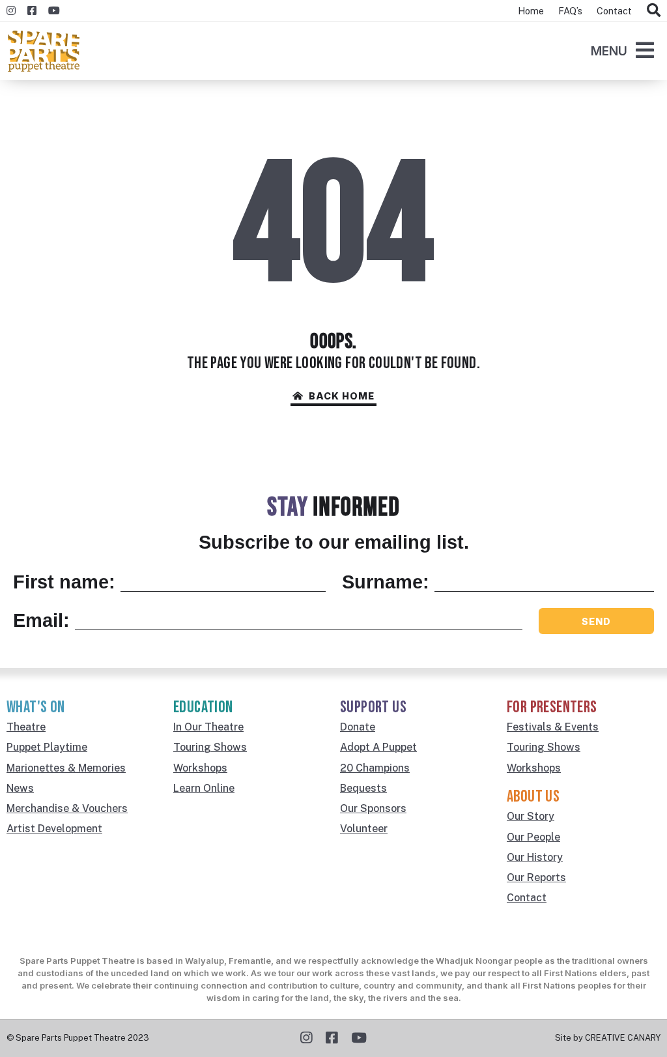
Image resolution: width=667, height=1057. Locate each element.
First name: (64, 582)
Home (531, 10)
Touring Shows (210, 747)
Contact (614, 10)
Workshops (200, 768)
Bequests (363, 788)
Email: (41, 620)
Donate (357, 727)
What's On (36, 707)
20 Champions (375, 768)
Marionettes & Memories (66, 768)
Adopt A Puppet (378, 747)
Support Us (373, 707)
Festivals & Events (553, 727)
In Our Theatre (208, 727)
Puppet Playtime (47, 747)
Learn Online (203, 788)
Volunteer (364, 828)
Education (203, 707)
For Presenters (552, 707)
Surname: (385, 582)
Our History (535, 857)
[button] (622, 52)
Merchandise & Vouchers (67, 808)
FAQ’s (570, 10)
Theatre (26, 727)
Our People (533, 837)
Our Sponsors (373, 808)
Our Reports (536, 877)
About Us (533, 797)
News (20, 788)
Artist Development (54, 828)
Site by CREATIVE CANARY (607, 1038)
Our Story (530, 816)
